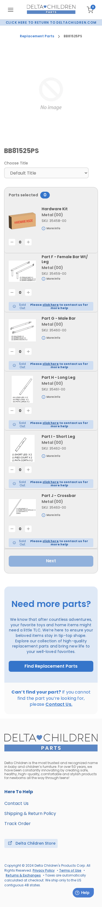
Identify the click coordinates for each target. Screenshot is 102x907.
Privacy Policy (44, 870)
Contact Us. (58, 704)
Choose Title (16, 163)
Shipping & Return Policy (30, 813)
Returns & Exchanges (23, 875)
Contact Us (16, 803)
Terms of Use (70, 870)
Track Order (17, 823)
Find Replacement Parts (51, 666)
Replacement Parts (37, 36)
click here (50, 305)
